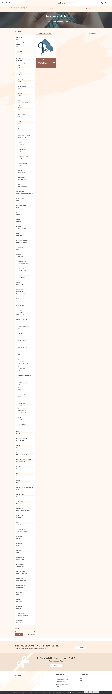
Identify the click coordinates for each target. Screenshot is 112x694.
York (17, 286)
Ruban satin (20, 389)
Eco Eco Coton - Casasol (22, 137)
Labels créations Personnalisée (25, 275)
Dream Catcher (22, 368)
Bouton (19, 401)
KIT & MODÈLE (74, 2)
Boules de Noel (21, 613)
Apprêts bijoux (20, 359)
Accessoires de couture (21, 237)
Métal (20, 272)
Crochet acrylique (20, 191)
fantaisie (18, 482)
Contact (57, 686)
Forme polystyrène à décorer (23, 412)
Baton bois (20, 405)
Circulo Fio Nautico (21, 172)
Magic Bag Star (19, 44)
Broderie (19, 349)
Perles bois (18, 550)
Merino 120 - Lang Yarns (21, 42)
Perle (17, 505)
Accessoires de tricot (20, 457)
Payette (20, 158)
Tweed (19, 130)
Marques (19, 97)
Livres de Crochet (21, 529)
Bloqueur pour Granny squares (22, 188)
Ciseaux (18, 298)
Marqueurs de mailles (20, 571)
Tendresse (18, 540)
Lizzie (20, 153)
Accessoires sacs (19, 291)
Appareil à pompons (21, 408)
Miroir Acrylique (22, 270)
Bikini (19, 84)
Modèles (18, 522)
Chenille (18, 473)
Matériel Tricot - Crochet (21, 319)
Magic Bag (20, 107)
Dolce (17, 49)
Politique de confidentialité (61, 681)
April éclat (21, 74)
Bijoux (17, 489)
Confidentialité (96, 692)
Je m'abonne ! (80, 647)
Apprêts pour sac (19, 258)
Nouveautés (18, 622)
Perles (19, 422)
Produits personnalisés (22, 398)
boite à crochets (21, 333)
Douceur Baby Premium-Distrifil (22, 240)
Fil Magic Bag (19, 536)
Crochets (19, 335)
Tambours (20, 352)
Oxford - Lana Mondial (20, 198)
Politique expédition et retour (62, 684)
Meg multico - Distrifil (22, 86)
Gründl (17, 464)
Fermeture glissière (20, 508)
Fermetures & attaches (21, 461)
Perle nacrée (19, 538)
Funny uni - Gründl (20, 494)
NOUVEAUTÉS (25, 2)
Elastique (19, 396)
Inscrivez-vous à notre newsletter (94, 8)
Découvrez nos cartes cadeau (57, 8)
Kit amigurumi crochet (20, 587)
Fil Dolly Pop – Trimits (22, 95)
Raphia (19, 88)
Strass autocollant (21, 403)
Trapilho (18, 244)
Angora (20, 142)
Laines (17, 447)
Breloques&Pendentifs (23, 363)
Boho (19, 109)
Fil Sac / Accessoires (20, 429)
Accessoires (18, 342)
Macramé (18, 599)
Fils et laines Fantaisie (23, 156)
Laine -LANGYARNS (20, 305)
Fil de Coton (20, 65)
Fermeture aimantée (20, 478)
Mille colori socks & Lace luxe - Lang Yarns (24, 487)
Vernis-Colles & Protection (23, 410)
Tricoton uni (21, 125)
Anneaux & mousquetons (21, 438)
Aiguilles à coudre (21, 177)
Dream (17, 436)
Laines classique (21, 118)
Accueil (44, 21)
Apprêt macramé (21, 366)
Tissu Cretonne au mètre (22, 186)
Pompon (18, 209)
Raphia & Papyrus (19, 578)
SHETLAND (18, 216)
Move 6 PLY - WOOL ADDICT (22, 573)
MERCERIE (50, 2)
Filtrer (19, 634)
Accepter (85, 692)
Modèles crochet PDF (22, 256)
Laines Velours (19, 468)
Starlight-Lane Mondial (22, 81)
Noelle (17, 212)
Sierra (17, 207)
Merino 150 (21, 312)
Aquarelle (21, 67)
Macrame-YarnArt (20, 596)
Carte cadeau (19, 221)
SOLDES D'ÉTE (19, 60)
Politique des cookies (60, 682)
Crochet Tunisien (19, 433)
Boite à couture (21, 345)
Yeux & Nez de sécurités (22, 347)
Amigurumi (20, 526)
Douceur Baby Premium (21, 205)
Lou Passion (20, 111)
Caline (20, 72)
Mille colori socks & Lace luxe (22, 454)
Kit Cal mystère (19, 620)
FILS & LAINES (32, 2)
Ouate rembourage (21, 394)
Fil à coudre (18, 202)
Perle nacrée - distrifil (20, 293)
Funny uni (18, 582)
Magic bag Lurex (19, 503)
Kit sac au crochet (20, 557)
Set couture (20, 181)
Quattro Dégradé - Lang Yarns (24, 102)
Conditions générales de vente (62, 679)
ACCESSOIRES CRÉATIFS (42, 2)
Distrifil (19, 121)
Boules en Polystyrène (20, 585)
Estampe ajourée (22, 380)
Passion (17, 200)
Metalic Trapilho (21, 247)
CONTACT (81, 2)
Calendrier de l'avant (20, 617)
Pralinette (20, 132)
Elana (20, 146)
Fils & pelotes (19, 219)
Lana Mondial (19, 226)
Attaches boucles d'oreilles (21, 512)
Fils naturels (18, 317)
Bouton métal (19, 592)
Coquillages (21, 361)
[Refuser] (110, 692)
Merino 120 (18, 594)
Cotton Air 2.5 (19, 589)
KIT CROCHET (19, 498)
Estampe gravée (22, 377)
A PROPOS (87, 2)
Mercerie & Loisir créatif (21, 174)
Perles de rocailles (22, 424)
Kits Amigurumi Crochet (22, 531)
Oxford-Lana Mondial (20, 230)
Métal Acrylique (22, 277)
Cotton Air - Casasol (22, 167)
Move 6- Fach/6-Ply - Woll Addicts (23, 510)
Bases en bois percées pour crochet (24, 375)
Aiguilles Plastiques (21, 331)
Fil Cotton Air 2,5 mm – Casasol (24, 135)
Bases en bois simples (23, 382)
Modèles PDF (19, 608)
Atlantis (18, 214)
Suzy (20, 151)
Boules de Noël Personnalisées (24, 303)
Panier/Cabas (20, 415)
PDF (17, 575)
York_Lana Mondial (20, 195)
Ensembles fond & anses (21, 580)
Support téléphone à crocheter (24, 373)
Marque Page (19, 601)
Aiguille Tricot (20, 328)
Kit (18, 128)
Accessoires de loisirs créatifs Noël (23, 459)
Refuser (90, 692)
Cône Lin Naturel (21, 170)
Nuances (21, 77)
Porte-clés (20, 417)
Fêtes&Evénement (20, 610)
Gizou (20, 165)
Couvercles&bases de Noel (23, 615)
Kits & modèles (19, 254)
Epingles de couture (20, 603)
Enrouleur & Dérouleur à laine (23, 326)
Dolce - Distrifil (19, 517)
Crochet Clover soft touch (23, 338)
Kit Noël (19, 524)
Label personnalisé (20, 289)
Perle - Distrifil (21, 90)
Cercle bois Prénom (23, 370)
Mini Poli (18, 282)
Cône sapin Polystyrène (21, 554)
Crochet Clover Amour (22, 340)
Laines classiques (22, 149)
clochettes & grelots (20, 53)
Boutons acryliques (20, 559)
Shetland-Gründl (19, 251)
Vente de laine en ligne (21, 63)
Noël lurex (20, 93)
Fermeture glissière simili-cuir (23, 356)
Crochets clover (21, 321)
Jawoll (17, 552)
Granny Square (21, 533)
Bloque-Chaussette (20, 470)
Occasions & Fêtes (20, 58)
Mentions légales (59, 677)
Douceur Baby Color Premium (22, 440)
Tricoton (19, 123)
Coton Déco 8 (19, 543)
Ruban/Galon (19, 235)
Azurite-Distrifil (19, 284)
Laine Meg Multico (20, 564)
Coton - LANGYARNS (20, 443)
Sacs (17, 56)
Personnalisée (22, 384)
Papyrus (18, 480)
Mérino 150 (18, 249)
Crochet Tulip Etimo (20, 561)
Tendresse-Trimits (20, 566)
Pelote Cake (21, 144)
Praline (19, 100)
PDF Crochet (19, 519)
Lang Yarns (20, 105)
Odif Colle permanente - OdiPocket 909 (24, 193)
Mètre (19, 354)
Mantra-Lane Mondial (22, 228)
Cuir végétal (21, 268)
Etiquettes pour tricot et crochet (24, 265)
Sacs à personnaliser (22, 391)
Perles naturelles (22, 426)
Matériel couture (19, 37)
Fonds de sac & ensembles (23, 279)
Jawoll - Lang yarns (20, 515)
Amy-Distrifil (20, 79)
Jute (17, 452)
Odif (17, 39)
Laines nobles (19, 466)
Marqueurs (20, 324)
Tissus (19, 184)
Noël (17, 300)
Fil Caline (21, 69)
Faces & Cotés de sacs (22, 419)
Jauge (17, 233)
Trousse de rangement (22, 179)
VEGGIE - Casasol (21, 114)
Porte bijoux (18, 485)
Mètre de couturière (20, 450)
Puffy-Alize (18, 547)
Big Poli (17, 223)
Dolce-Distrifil (19, 606)
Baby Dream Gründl (23, 163)
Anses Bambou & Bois (23, 263)
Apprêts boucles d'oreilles (23, 387)
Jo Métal (18, 445)
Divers (17, 545)
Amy (17, 475)
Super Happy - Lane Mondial (22, 242)
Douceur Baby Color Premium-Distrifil (24, 296)
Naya (19, 116)
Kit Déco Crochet (21, 501)
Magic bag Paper (19, 568)
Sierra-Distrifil (19, 51)
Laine (19, 139)
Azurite (17, 431)
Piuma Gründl (21, 160)
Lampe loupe (19, 496)
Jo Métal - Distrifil (20, 314)
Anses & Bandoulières (22, 261)
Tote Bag (18, 46)
